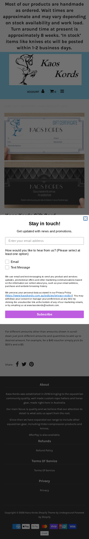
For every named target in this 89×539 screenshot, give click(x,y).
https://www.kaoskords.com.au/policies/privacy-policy (39, 295)
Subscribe (44, 314)
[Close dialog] (85, 218)
